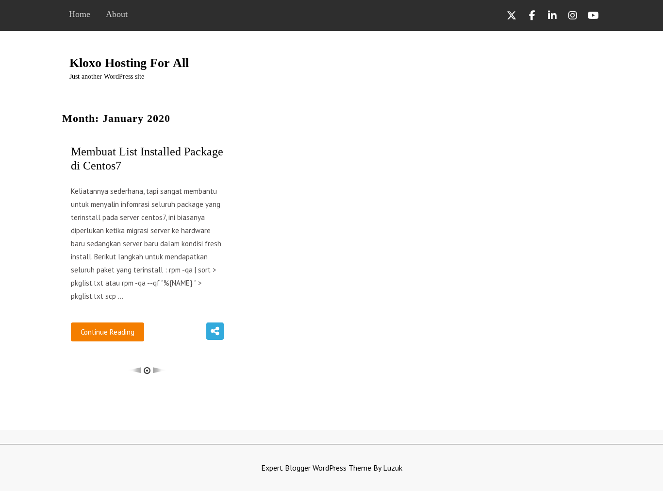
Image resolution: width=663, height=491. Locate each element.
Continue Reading (107, 332)
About (117, 14)
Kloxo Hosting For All (129, 63)
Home (79, 14)
